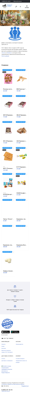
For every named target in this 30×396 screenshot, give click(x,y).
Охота (3, 52)
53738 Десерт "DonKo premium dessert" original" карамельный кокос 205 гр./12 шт (8, 194)
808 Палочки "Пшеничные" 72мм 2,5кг (21, 89)
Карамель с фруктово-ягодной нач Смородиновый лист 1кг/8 (21, 219)
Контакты (4, 348)
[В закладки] (13, 70)
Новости (3, 344)
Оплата (3, 358)
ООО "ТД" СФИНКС (8, 338)
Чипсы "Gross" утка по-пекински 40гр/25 (8, 219)
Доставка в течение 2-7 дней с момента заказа (15, 290)
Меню (4, 7)
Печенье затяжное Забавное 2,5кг (8, 89)
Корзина (27, 7)
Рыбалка (9, 52)
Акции (3, 346)
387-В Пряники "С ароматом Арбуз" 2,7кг (8, 115)
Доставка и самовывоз (7, 360)
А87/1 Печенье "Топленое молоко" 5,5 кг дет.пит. (8, 168)
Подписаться (25, 386)
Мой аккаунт (21, 6)
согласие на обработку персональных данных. (13, 384)
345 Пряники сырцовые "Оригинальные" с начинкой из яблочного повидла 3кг (21, 141)
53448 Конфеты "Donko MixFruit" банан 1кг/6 (21, 193)
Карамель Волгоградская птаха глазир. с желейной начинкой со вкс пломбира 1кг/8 (21, 245)
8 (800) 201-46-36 (6, 1)
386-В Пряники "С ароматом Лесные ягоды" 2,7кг (21, 115)
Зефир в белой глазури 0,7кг (8, 271)
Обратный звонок (17, 1)
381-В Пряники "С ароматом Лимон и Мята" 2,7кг (8, 141)
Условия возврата (20, 358)
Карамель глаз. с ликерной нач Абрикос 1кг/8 (8, 245)
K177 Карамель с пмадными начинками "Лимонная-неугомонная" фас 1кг (21, 167)
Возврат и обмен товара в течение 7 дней (15, 300)
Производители (19, 344)
